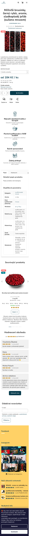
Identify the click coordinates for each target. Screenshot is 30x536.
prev (2, 281)
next (28, 281)
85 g (19, 206)
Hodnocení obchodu (15, 332)
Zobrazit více (15, 393)
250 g (16, 303)
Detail (14, 312)
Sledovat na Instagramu (15, 474)
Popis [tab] (5, 172)
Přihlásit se (6, 420)
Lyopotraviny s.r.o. (15, 23)
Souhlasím (14, 532)
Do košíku (20, 93)
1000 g (26, 303)
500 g (20, 303)
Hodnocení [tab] (14, 172)
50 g (16, 206)
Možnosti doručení (6, 87)
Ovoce (17, 202)
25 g (3, 303)
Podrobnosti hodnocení (15, 28)
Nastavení (14, 526)
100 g (11, 303)
